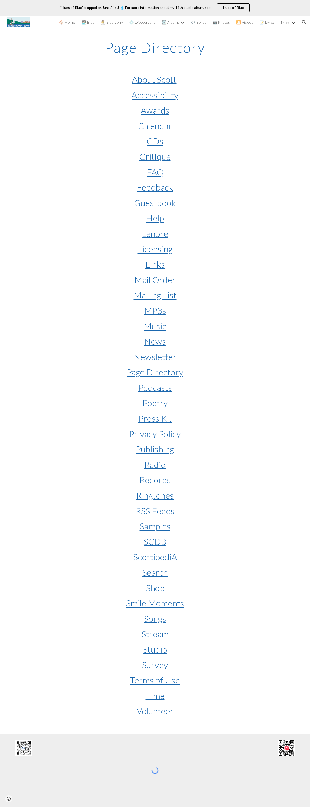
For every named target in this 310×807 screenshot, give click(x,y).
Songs (155, 618)
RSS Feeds (155, 510)
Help (155, 218)
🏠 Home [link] (67, 22)
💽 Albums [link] (170, 22)
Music (155, 326)
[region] (155, 8)
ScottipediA (155, 556)
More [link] (285, 22)
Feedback (155, 187)
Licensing (155, 249)
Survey (155, 665)
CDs (155, 141)
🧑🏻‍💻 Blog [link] (87, 22)
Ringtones (155, 495)
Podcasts (155, 387)
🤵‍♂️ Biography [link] (112, 22)
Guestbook (155, 202)
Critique (155, 156)
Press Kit (155, 418)
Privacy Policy (155, 433)
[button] (304, 22)
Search (155, 572)
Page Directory (155, 372)
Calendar (155, 125)
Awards (155, 110)
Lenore (155, 233)
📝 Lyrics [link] (267, 22)
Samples (155, 526)
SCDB (155, 541)
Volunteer (155, 711)
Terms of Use (155, 680)
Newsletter (155, 356)
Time (155, 695)
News (155, 341)
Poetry (155, 402)
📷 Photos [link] (221, 22)
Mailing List (155, 295)
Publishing (155, 449)
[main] (155, 47)
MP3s (155, 310)
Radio (155, 464)
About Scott (154, 79)
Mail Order (155, 279)
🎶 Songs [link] (198, 22)
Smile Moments (155, 603)
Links (155, 264)
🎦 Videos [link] (244, 22)
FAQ (155, 172)
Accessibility (155, 95)
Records (155, 479)
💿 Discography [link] (142, 22)
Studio (155, 649)
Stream (155, 634)
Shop (155, 587)
